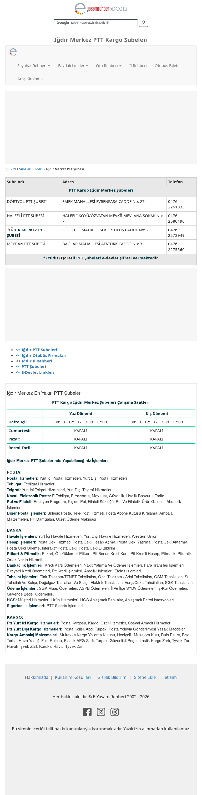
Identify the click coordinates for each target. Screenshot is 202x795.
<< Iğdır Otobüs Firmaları (41, 355)
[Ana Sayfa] (7, 169)
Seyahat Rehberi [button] (32, 65)
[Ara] (143, 23)
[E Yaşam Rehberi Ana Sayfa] (100, 9)
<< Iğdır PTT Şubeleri (36, 349)
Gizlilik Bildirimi (112, 677)
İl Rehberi (138, 65)
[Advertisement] (100, 127)
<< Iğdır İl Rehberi (34, 360)
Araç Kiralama (30, 78)
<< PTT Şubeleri (31, 366)
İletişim (169, 677)
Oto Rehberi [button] (107, 65)
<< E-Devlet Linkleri (35, 372)
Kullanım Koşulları (73, 677)
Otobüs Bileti (166, 65)
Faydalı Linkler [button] (71, 65)
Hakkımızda (36, 677)
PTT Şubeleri (22, 169)
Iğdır (38, 169)
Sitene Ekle (145, 677)
